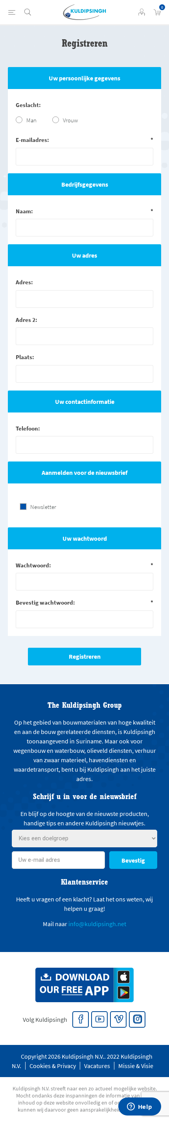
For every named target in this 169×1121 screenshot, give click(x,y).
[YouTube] (100, 1020)
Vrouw (70, 120)
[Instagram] (137, 1020)
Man (31, 120)
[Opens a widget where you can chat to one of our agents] (139, 1107)
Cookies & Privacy (52, 1066)
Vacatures (97, 1066)
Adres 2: (26, 319)
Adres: (24, 282)
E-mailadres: (32, 140)
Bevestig (133, 860)
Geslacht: (28, 105)
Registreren (85, 656)
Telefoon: (28, 428)
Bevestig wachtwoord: (45, 602)
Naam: (24, 211)
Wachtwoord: (33, 565)
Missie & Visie (135, 1066)
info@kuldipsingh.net (97, 924)
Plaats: (25, 357)
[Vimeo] (119, 1020)
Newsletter (43, 507)
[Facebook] (81, 1020)
